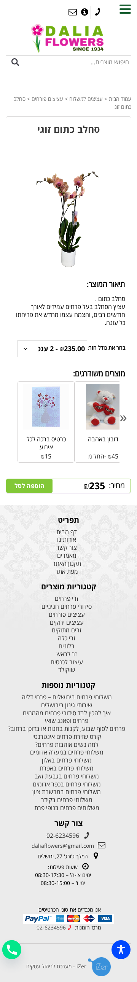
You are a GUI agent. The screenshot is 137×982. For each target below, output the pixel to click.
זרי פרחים (66, 599)
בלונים (67, 646)
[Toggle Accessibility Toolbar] (121, 949)
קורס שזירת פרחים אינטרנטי (66, 737)
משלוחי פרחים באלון (67, 760)
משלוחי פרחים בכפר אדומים (67, 784)
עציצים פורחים (47, 98)
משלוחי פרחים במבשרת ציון (66, 792)
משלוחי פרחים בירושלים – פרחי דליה (67, 697)
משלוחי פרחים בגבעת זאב (67, 776)
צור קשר (66, 548)
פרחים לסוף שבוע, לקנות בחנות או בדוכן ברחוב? (66, 729)
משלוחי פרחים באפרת (67, 768)
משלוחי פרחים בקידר (66, 800)
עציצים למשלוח (86, 98)
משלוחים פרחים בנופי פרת (66, 808)
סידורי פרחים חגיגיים (66, 607)
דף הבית (66, 532)
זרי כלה (66, 638)
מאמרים (66, 556)
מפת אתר (66, 572)
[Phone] (11, 949)
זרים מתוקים (66, 630)
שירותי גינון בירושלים (66, 705)
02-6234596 (62, 835)
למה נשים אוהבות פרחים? (67, 745)
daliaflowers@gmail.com (63, 845)
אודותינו (66, 540)
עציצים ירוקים (67, 623)
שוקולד (66, 670)
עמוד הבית (120, 98)
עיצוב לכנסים (67, 662)
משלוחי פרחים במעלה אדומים (67, 752)
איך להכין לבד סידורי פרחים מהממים (67, 713)
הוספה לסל (29, 486)
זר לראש (66, 654)
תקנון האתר (67, 564)
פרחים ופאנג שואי (66, 721)
